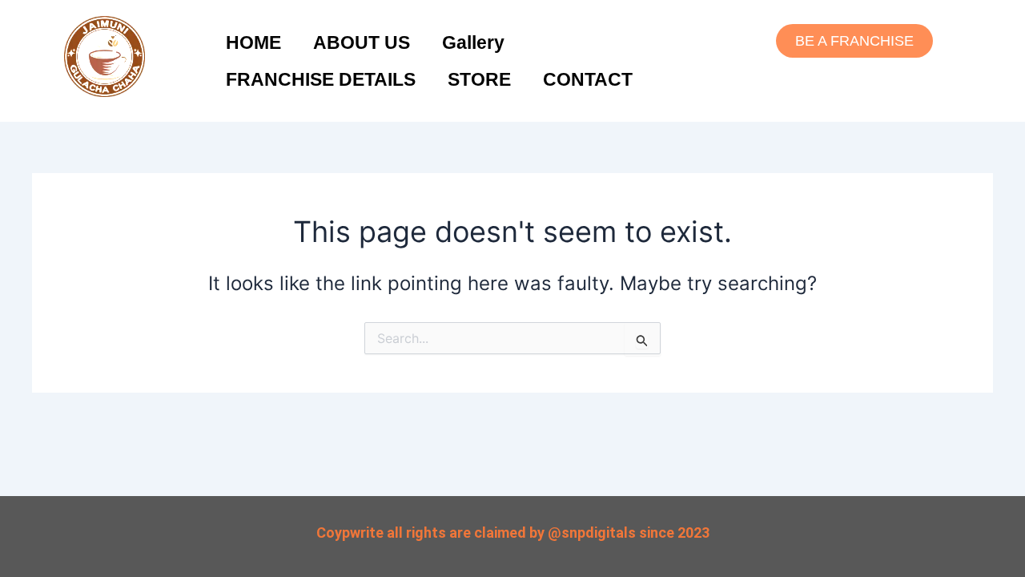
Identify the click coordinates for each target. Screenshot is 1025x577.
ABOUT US (361, 42)
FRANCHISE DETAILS (321, 79)
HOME (253, 42)
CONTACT (588, 79)
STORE (479, 79)
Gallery (473, 42)
